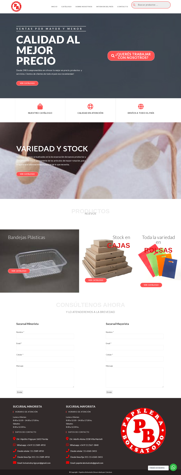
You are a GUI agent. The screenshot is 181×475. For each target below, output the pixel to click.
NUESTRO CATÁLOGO (40, 113)
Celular (19, 354)
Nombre (20, 332)
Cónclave (108, 472)
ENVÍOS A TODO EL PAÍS (141, 113)
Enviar (19, 392)
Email (19, 343)
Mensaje (19, 366)
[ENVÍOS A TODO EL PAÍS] (141, 106)
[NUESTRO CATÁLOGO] (40, 106)
